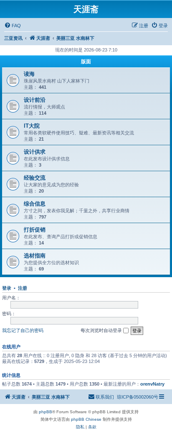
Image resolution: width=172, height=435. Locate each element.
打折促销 (35, 230)
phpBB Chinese (86, 419)
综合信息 (35, 204)
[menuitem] (12, 26)
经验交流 (35, 178)
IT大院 (32, 126)
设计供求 (35, 152)
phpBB (45, 411)
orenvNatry (152, 383)
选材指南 (35, 255)
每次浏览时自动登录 (102, 330)
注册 (22, 288)
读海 (29, 74)
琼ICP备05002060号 (137, 396)
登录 (6, 288)
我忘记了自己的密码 (22, 330)
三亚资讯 (13, 38)
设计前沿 (35, 100)
